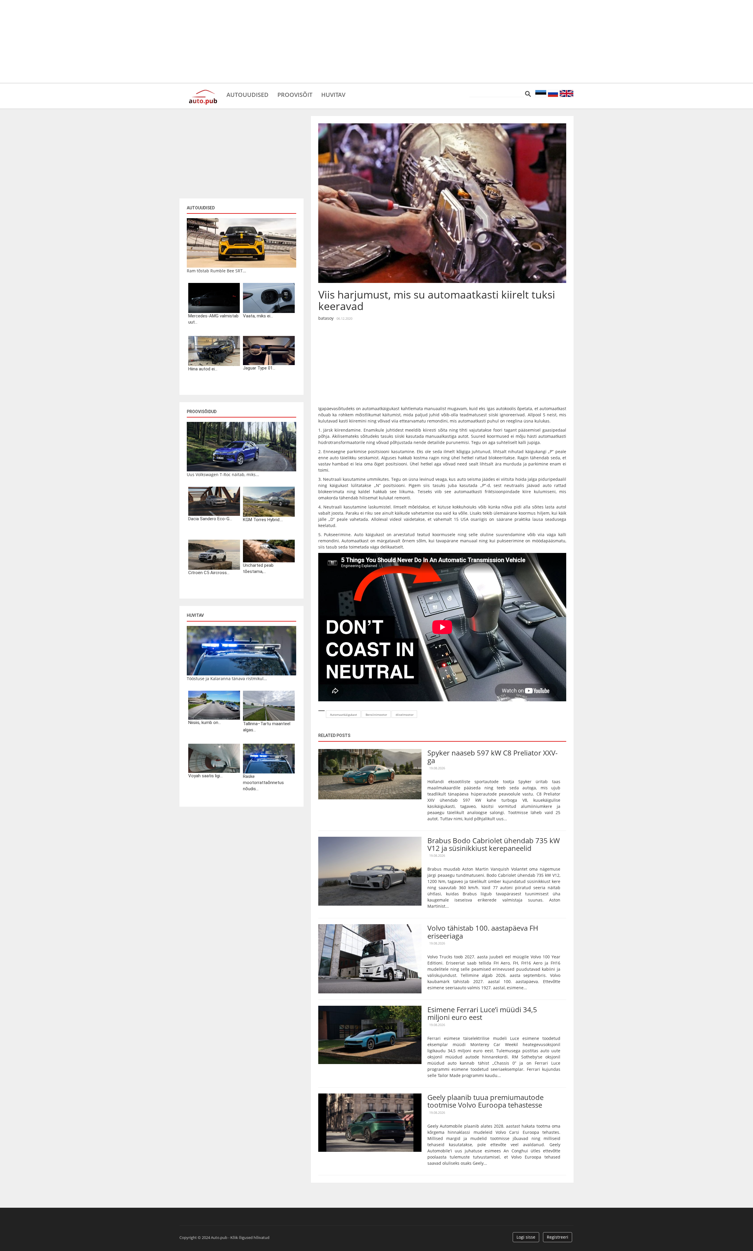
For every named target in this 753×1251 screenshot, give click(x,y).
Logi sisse (526, 1237)
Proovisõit (294, 94)
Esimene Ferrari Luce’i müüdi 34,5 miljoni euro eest (482, 1013)
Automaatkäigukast (343, 715)
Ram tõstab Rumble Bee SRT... (216, 271)
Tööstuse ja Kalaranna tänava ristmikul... (227, 678)
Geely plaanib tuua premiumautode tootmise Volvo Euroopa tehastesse (485, 1101)
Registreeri (557, 1237)
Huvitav (333, 94)
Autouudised (247, 94)
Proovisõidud (201, 411)
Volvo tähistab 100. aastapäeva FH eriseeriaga (482, 931)
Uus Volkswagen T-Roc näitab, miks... (223, 474)
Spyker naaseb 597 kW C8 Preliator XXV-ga (492, 756)
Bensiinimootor (376, 715)
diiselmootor (405, 715)
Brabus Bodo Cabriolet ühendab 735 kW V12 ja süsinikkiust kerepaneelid (493, 844)
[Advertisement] (376, 41)
